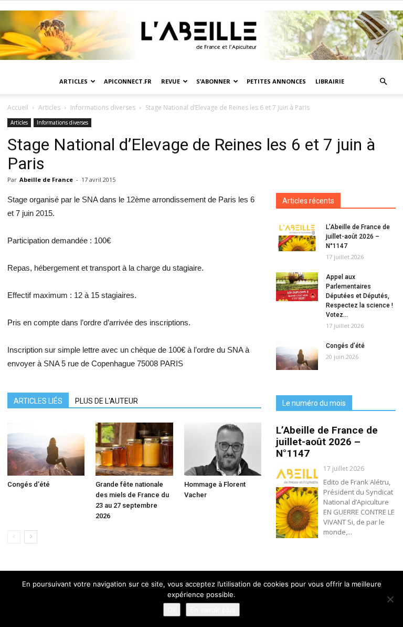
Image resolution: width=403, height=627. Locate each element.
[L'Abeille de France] (201, 35)
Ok (171, 609)
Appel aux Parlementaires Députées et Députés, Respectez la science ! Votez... (359, 295)
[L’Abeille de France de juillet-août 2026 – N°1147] (297, 236)
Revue (170, 81)
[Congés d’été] (45, 449)
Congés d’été (28, 484)
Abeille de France (46, 179)
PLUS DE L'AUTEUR (106, 401)
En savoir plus (213, 609)
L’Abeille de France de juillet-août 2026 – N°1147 (358, 236)
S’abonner (213, 81)
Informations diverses (102, 107)
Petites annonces (276, 81)
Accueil (17, 107)
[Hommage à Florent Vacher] (222, 449)
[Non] (390, 599)
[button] (383, 82)
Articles (73, 81)
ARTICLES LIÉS (38, 401)
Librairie (329, 81)
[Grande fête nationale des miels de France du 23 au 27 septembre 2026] (134, 449)
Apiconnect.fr (128, 81)
